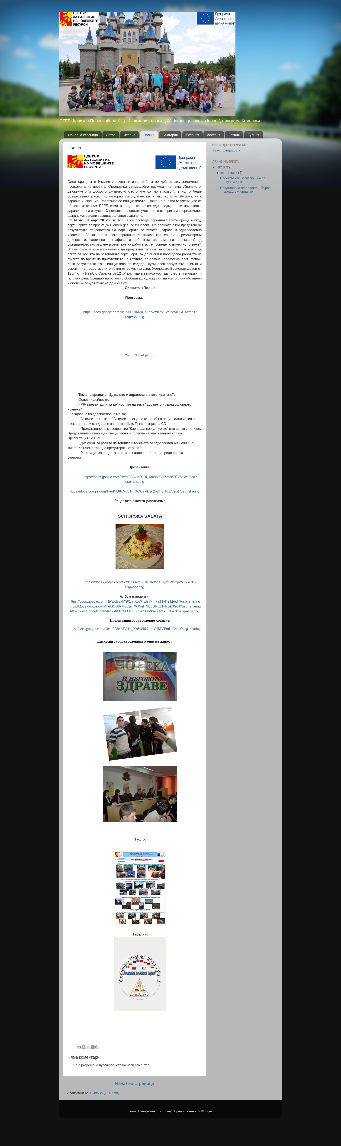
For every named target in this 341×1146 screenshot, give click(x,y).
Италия (129, 135)
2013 (221, 167)
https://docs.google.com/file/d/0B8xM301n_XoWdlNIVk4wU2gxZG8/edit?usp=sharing (134, 611)
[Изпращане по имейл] (79, 1047)
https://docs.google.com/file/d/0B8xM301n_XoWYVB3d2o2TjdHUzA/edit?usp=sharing (134, 491)
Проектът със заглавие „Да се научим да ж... (242, 180)
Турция (253, 135)
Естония (192, 135)
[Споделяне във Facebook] (92, 1047)
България (170, 135)
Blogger (206, 1111)
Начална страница (83, 135)
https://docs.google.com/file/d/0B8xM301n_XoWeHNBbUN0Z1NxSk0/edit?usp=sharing (135, 606)
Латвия (234, 135)
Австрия (213, 135)
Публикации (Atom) (104, 1093)
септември (229, 172)
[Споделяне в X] (88, 1047)
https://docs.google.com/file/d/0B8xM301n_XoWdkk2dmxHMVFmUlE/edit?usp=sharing (135, 629)
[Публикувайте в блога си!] (83, 1047)
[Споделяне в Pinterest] (96, 1047)
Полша (148, 135)
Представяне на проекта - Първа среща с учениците (245, 189)
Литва (111, 135)
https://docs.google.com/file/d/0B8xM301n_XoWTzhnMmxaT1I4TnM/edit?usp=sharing (134, 601)
